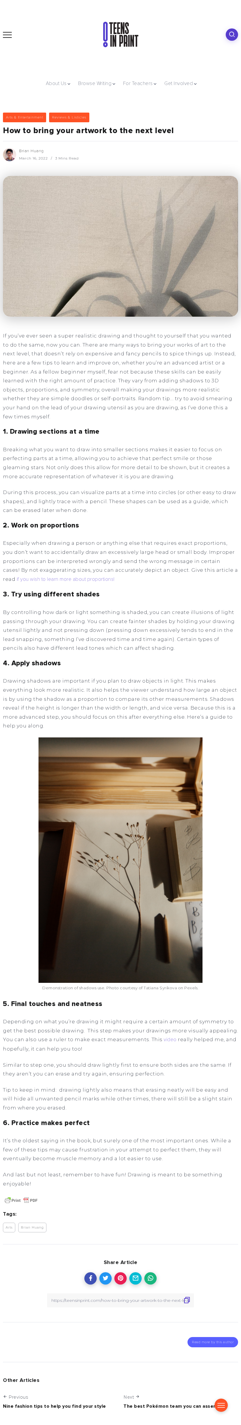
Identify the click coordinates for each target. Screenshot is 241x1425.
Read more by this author (213, 1342)
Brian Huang (31, 150)
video (170, 1039)
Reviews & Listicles (69, 117)
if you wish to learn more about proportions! (65, 579)
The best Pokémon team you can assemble (174, 1406)
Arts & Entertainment (24, 117)
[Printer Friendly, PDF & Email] (21, 1199)
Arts (9, 1227)
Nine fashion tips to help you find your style (54, 1406)
